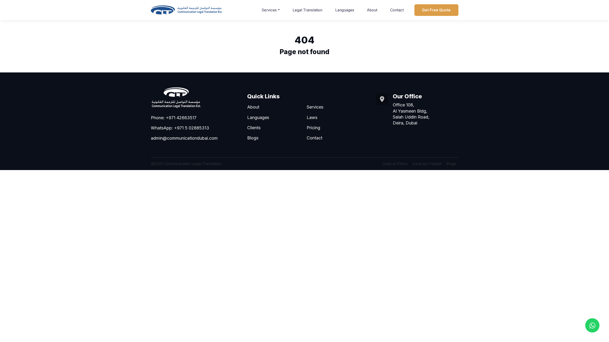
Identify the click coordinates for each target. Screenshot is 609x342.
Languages (344, 10)
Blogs (252, 137)
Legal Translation (307, 10)
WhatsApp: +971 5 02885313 (180, 127)
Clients (253, 127)
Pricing (313, 127)
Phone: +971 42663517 (173, 117)
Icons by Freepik (427, 164)
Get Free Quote (436, 10)
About (372, 10)
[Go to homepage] (186, 10)
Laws (312, 117)
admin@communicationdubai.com (184, 138)
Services (269, 10)
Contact (397, 10)
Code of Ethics (395, 164)
